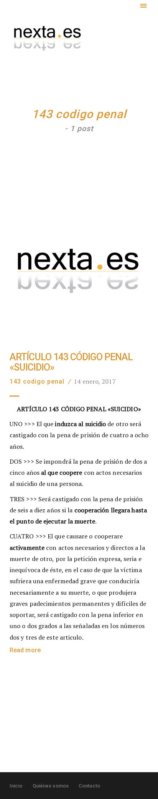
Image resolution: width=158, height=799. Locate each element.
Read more (25, 650)
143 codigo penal (37, 381)
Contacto (89, 786)
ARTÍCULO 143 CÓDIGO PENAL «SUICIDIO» (71, 362)
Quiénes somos (51, 786)
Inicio (16, 786)
